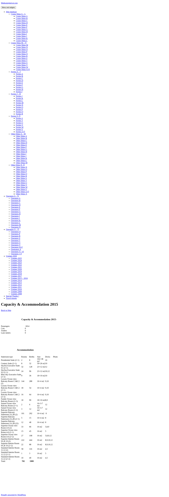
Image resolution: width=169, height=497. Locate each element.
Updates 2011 (16, 287)
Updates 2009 (16, 292)
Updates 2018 (16, 274)
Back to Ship (6, 310)
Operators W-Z (17, 247)
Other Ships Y (21, 189)
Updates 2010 (16, 289)
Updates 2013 (16, 283)
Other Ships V (21, 185)
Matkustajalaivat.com (9, 3)
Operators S (15, 238)
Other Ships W (21, 187)
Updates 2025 (16, 258)
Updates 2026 (11, 256)
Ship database (11, 12)
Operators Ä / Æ (17, 252)
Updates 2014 (16, 280)
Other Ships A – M (18, 134)
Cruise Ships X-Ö (23, 69)
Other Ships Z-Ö (22, 192)
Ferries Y (19, 129)
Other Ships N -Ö (18, 165)
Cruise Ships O (22, 49)
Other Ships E (21, 145)
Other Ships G (21, 149)
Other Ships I (21, 154)
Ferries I (19, 92)
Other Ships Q (21, 174)
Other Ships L (21, 161)
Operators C (15, 203)
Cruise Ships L (21, 41)
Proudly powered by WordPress (13, 495)
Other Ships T (21, 181)
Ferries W (20, 127)
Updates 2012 (16, 285)
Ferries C (19, 78)
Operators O (16, 232)
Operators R (15, 236)
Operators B (15, 201)
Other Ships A (21, 136)
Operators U (16, 243)
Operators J (15, 218)
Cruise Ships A (22, 16)
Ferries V (19, 125)
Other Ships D (21, 143)
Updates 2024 (16, 260)
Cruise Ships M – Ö (18, 43)
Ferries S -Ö (15, 116)
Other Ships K (21, 158)
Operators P (15, 234)
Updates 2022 (16, 265)
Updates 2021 (16, 267)
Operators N (16, 227)
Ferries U (19, 123)
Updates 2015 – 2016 (19, 278)
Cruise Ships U (22, 63)
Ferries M (19, 103)
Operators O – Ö (12, 229)
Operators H (16, 214)
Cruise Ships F (21, 27)
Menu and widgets (8, 7)
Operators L (15, 223)
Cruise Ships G (22, 30)
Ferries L (19, 101)
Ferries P (19, 109)
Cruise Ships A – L (18, 14)
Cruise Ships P (21, 52)
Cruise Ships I (21, 34)
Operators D (16, 205)
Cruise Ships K (22, 38)
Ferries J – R (16, 94)
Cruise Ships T (21, 61)
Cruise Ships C (22, 21)
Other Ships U (21, 183)
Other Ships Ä (21, 194)
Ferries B (19, 76)
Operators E (15, 207)
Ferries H (19, 89)
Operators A (15, 198)
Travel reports (11, 298)
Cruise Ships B (22, 18)
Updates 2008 (16, 294)
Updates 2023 (16, 263)
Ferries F (19, 85)
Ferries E (19, 83)
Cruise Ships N (22, 47)
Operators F (15, 209)
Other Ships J (21, 156)
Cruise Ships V (22, 65)
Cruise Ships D (22, 23)
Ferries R (19, 114)
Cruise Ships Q (22, 54)
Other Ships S (21, 178)
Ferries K (19, 98)
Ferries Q (19, 112)
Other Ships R (21, 176)
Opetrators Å (16, 249)
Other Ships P (21, 172)
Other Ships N (21, 167)
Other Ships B (21, 138)
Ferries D (19, 81)
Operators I (15, 216)
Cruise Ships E (21, 25)
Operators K (16, 221)
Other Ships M (21, 163)
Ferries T (19, 121)
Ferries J (19, 96)
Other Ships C (21, 141)
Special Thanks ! (12, 296)
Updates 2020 (16, 269)
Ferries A (19, 74)
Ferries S (19, 118)
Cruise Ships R (22, 56)
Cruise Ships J (21, 36)
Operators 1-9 (16, 254)
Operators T (15, 240)
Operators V (16, 245)
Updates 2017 (16, 276)
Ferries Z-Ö (20, 132)
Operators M (16, 225)
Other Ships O (21, 169)
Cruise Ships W (22, 67)
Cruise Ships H (22, 32)
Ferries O (19, 107)
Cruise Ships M (22, 45)
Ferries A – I (16, 72)
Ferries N (19, 105)
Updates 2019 (16, 272)
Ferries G (19, 87)
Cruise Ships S (21, 58)
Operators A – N (12, 196)
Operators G (16, 212)
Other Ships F (21, 147)
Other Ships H (21, 152)
